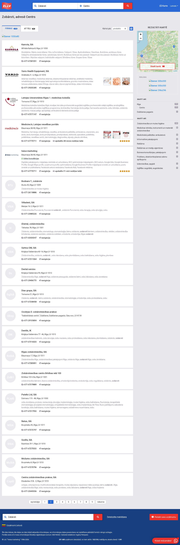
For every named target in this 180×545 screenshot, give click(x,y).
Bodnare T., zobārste (31, 181)
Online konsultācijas (31, 159)
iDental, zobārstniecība (32, 224)
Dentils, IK (26, 330)
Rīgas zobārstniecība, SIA (34, 352)
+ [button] (141, 34)
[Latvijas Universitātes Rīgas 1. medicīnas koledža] (11, 102)
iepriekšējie (35, 502)
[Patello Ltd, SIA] (142, 56)
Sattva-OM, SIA (28, 248)
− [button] (141, 38)
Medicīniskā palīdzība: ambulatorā (151, 135)
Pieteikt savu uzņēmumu (165, 517)
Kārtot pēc (107, 29)
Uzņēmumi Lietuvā (14, 525)
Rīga (139, 104)
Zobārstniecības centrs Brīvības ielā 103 (41, 373)
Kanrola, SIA (27, 44)
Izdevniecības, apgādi (146, 164)
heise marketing (29, 151)
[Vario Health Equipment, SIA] (11, 75)
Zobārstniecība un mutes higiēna (150, 124)
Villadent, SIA (27, 202)
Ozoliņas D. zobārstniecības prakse (39, 312)
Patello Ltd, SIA (29, 394)
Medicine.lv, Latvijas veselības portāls (40, 124)
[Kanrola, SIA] (11, 48)
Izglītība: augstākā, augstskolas (150, 168)
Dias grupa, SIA (28, 290)
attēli (29, 29)
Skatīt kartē (155, 66)
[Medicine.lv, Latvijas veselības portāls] (11, 128)
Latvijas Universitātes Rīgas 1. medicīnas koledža (45, 98)
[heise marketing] (11, 155)
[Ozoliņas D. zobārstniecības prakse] (174, 46)
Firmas (11, 28)
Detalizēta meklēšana (117, 517)
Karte (165, 6)
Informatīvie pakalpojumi (147, 139)
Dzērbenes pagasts (145, 112)
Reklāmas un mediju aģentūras (150, 148)
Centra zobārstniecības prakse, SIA (38, 477)
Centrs (142, 108)
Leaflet (175, 71)
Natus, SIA (26, 421)
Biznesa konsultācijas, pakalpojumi (151, 152)
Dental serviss (28, 269)
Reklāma (140, 144)
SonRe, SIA (26, 440)
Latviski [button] (173, 6)
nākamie (100, 502)
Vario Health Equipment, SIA (35, 71)
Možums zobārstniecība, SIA (35, 458)
